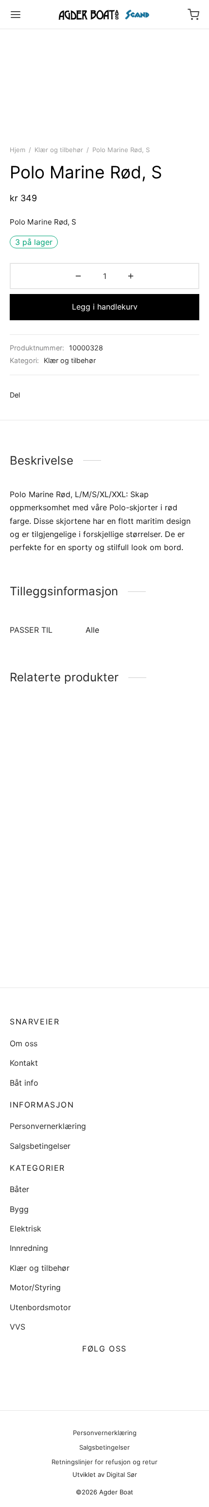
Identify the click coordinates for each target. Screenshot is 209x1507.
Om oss (23, 1043)
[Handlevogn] (193, 14)
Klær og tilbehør (59, 150)
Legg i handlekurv (105, 307)
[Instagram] (116, 1372)
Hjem (17, 150)
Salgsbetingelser (40, 1146)
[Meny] (15, 14)
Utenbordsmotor (40, 1307)
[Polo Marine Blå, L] (154, 765)
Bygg (19, 1209)
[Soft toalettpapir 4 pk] (55, 896)
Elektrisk (25, 1228)
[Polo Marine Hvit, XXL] (55, 765)
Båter (19, 1189)
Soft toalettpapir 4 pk (50, 958)
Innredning (29, 1248)
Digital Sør (121, 1474)
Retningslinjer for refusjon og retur (104, 1462)
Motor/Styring (35, 1287)
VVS (17, 1327)
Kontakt (24, 1063)
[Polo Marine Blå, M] (154, 880)
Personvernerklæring (48, 1126)
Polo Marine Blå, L (141, 811)
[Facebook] (32, 395)
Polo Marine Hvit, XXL (49, 811)
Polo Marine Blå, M (142, 927)
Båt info (24, 1083)
